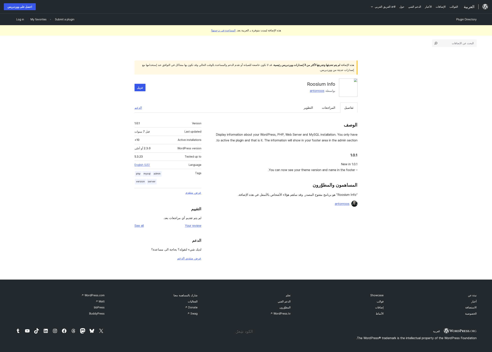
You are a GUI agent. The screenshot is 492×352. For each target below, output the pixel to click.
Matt (100, 301)
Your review (193, 225)
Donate (191, 307)
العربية (436, 331)
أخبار (474, 301)
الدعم (138, 108)
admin (157, 173)
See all (139, 225)
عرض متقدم (193, 192)
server (151, 181)
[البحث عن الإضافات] (436, 43)
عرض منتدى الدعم (189, 258)
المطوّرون (285, 307)
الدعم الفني (284, 301)
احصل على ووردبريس (19, 6)
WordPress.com (93, 295)
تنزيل (140, 87)
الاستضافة (471, 307)
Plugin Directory (466, 19)
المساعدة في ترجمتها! (223, 30)
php (138, 173)
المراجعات (328, 108)
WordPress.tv (280, 313)
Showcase (377, 295)
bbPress (99, 307)
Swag (192, 313)
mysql (147, 173)
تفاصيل (348, 108)
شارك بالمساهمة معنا (186, 295)
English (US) (142, 164)
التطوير (308, 108)
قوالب (380, 301)
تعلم (288, 295)
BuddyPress (97, 313)
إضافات (379, 307)
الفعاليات (193, 301)
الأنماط (380, 313)
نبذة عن (472, 295)
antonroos (317, 91)
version (140, 181)
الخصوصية (471, 313)
